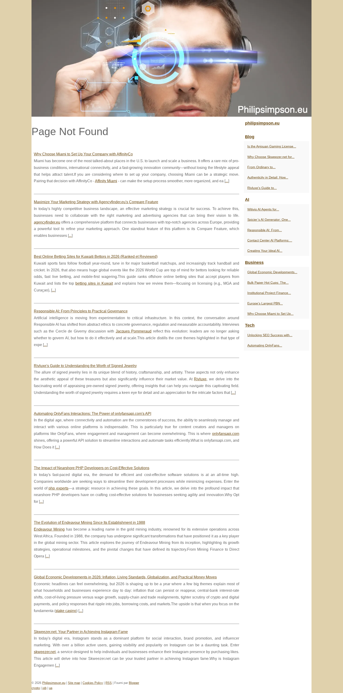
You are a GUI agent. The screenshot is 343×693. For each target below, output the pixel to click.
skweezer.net (45, 652)
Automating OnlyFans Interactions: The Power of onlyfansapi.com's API (92, 414)
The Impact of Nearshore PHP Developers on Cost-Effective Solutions (91, 468)
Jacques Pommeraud (134, 331)
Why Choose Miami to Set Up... (270, 313)
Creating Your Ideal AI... (264, 250)
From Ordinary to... (261, 167)
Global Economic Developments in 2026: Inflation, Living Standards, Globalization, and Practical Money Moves (125, 577)
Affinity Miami (106, 181)
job (44, 688)
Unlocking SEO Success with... (269, 335)
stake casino (66, 611)
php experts (58, 488)
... (226, 181)
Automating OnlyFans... (264, 345)
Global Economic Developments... (272, 272)
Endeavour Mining (49, 529)
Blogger (134, 683)
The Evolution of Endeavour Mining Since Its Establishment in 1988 (89, 523)
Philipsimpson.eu (53, 683)
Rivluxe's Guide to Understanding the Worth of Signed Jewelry (85, 366)
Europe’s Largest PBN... (265, 303)
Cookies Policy (93, 683)
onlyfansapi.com (225, 434)
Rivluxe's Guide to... (262, 188)
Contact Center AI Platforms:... (269, 240)
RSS (108, 683)
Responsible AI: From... (264, 230)
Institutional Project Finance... (269, 293)
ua (50, 688)
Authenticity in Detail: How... (267, 177)
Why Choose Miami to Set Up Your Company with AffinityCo (83, 154)
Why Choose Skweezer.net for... (270, 157)
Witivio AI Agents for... (263, 209)
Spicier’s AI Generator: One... (269, 219)
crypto (36, 688)
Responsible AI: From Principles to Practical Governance (81, 311)
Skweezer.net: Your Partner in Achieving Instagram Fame (81, 632)
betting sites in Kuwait (94, 283)
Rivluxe (200, 379)
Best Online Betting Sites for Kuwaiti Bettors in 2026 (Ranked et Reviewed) (96, 257)
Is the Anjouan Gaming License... (271, 146)
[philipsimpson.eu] (172, 58)
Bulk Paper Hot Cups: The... (268, 282)
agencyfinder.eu (47, 222)
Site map (74, 683)
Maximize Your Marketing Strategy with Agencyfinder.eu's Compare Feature (96, 202)
